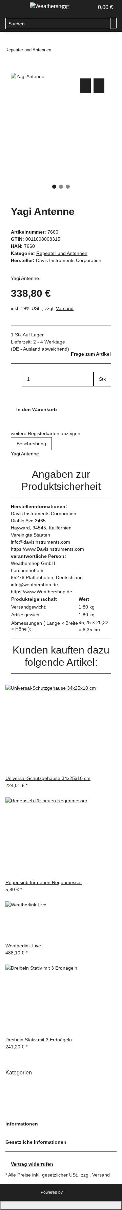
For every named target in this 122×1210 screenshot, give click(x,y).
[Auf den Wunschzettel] (99, 85)
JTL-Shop (73, 1192)
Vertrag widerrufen (32, 1164)
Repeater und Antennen (61, 253)
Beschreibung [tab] (31, 443)
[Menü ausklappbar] (13, 8)
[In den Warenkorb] (16, 69)
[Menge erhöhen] (99, 393)
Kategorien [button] (19, 1072)
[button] (81, 7)
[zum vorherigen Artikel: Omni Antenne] (56, 50)
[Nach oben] (61, 1205)
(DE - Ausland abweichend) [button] (40, 349)
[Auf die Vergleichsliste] (85, 85)
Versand (65, 308)
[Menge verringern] (16, 379)
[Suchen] (113, 23)
